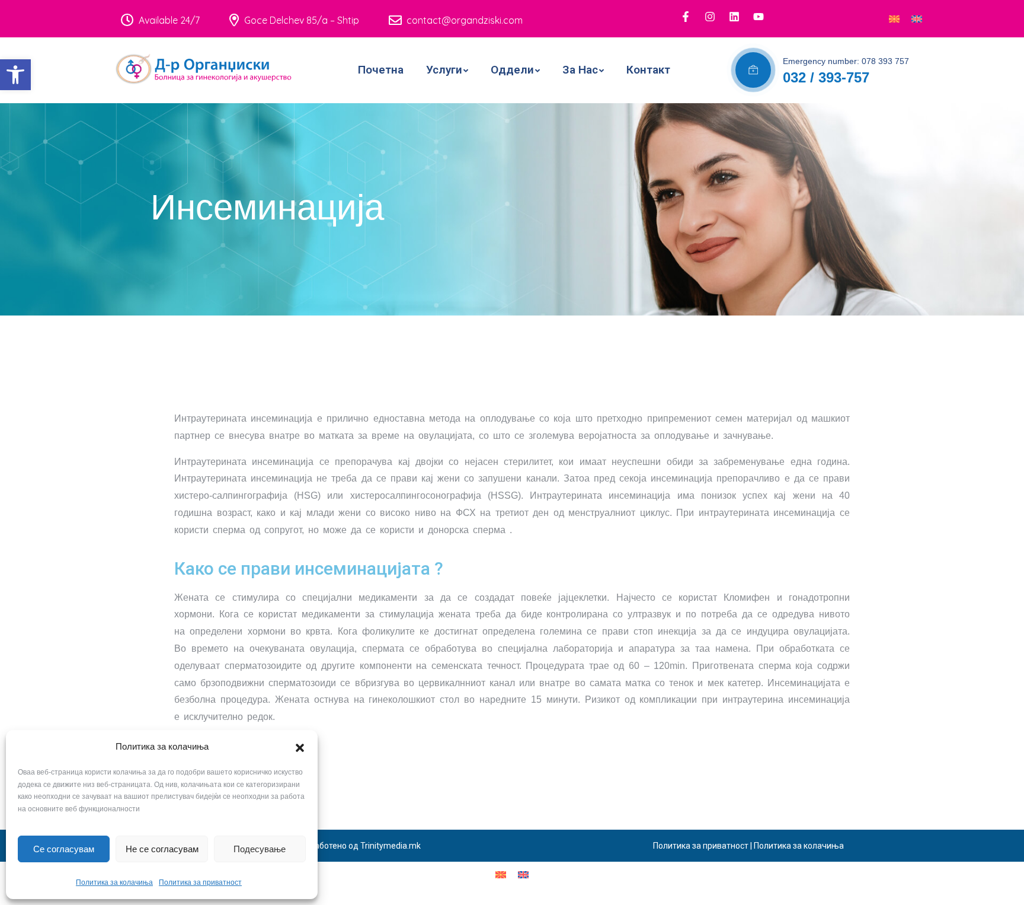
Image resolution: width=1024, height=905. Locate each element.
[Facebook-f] (685, 16)
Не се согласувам (162, 849)
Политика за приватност (200, 882)
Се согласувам (63, 849)
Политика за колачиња (114, 882)
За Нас (580, 70)
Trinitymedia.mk (390, 845)
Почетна (381, 70)
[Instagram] (710, 16)
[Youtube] (758, 16)
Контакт (648, 70)
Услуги (444, 70)
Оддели (512, 70)
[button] (15, 74)
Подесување (259, 849)
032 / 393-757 (826, 77)
